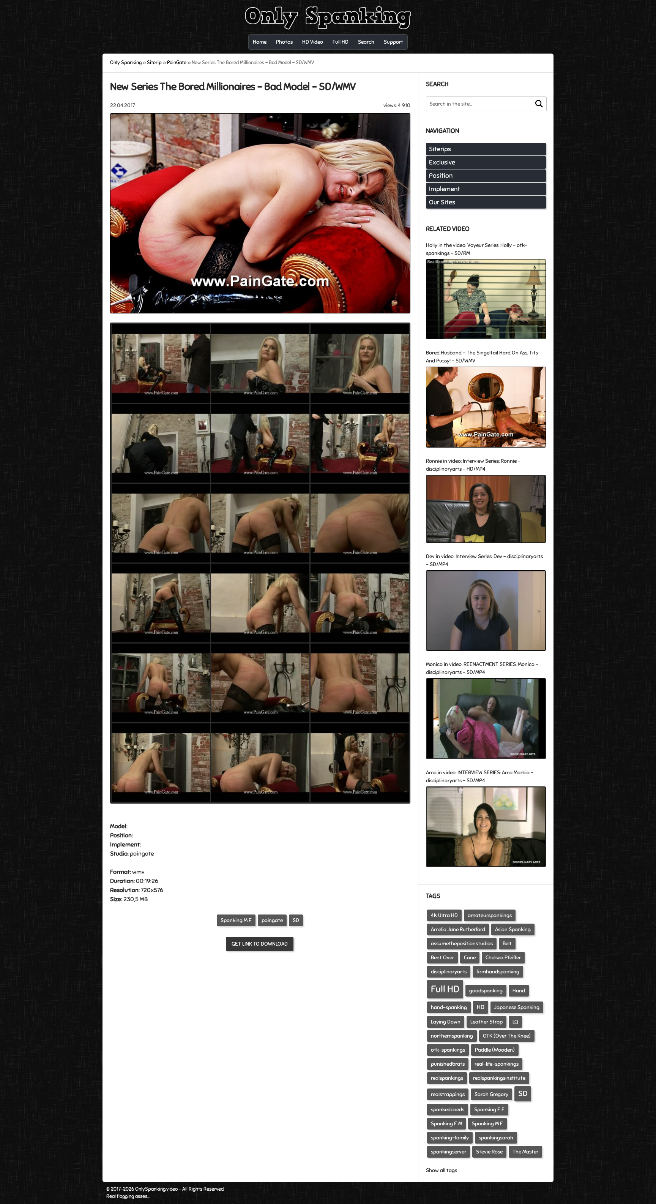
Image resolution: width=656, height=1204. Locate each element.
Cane (470, 957)
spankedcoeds (447, 1109)
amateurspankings (490, 915)
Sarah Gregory (491, 1094)
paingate (272, 920)
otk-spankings (448, 1050)
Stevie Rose (489, 1152)
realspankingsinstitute (499, 1078)
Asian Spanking (513, 929)
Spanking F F (489, 1109)
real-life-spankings (497, 1064)
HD (480, 1007)
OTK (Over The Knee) (507, 1036)
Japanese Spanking (516, 1007)
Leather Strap (486, 1022)
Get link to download (260, 944)
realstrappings (448, 1094)
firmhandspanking (497, 971)
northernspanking (452, 1036)
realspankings (447, 1078)
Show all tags (441, 1170)
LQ (515, 1022)
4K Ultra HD (444, 915)
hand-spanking (449, 1007)
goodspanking (486, 990)
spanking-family (450, 1137)
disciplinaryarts (449, 971)
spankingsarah (496, 1137)
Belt (507, 943)
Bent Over (442, 957)
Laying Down (445, 1022)
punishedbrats (448, 1064)
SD (296, 920)
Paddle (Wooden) (495, 1050)
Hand (518, 990)
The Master (525, 1152)
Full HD (445, 989)
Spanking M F (236, 920)
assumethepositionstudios (462, 943)
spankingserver (448, 1152)
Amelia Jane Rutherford (458, 929)
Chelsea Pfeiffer (503, 957)
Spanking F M (446, 1123)
